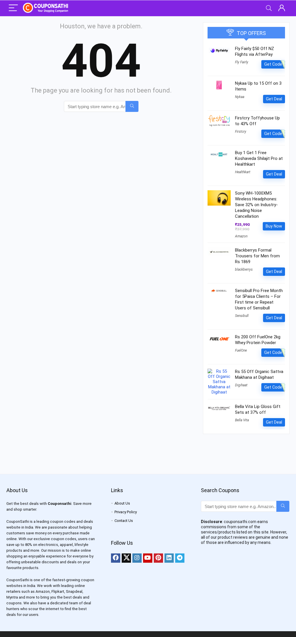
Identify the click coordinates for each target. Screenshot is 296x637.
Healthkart (242, 172)
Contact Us (123, 520)
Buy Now (274, 226)
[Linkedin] (169, 558)
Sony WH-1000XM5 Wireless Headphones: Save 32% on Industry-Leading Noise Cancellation (256, 205)
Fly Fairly (241, 62)
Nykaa (239, 97)
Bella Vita (242, 420)
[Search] (269, 8)
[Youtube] (147, 558)
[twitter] (126, 558)
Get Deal (274, 99)
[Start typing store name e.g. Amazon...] (131, 106)
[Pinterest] (158, 558)
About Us (122, 503)
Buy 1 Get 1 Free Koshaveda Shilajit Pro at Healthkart (259, 158)
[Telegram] (179, 558)
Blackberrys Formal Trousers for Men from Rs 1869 (257, 256)
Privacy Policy (125, 512)
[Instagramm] (137, 558)
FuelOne (241, 350)
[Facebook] (115, 558)
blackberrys (244, 269)
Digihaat (241, 385)
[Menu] (13, 8)
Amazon (241, 236)
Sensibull (242, 316)
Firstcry (240, 132)
